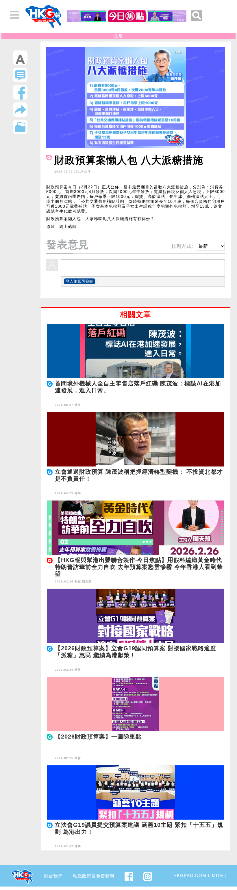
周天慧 (87, 581)
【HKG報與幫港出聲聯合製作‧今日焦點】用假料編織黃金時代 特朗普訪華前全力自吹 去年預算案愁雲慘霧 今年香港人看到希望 (139, 567)
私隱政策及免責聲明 (93, 876)
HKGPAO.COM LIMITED (200, 875)
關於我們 (53, 876)
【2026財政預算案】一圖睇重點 (98, 736)
